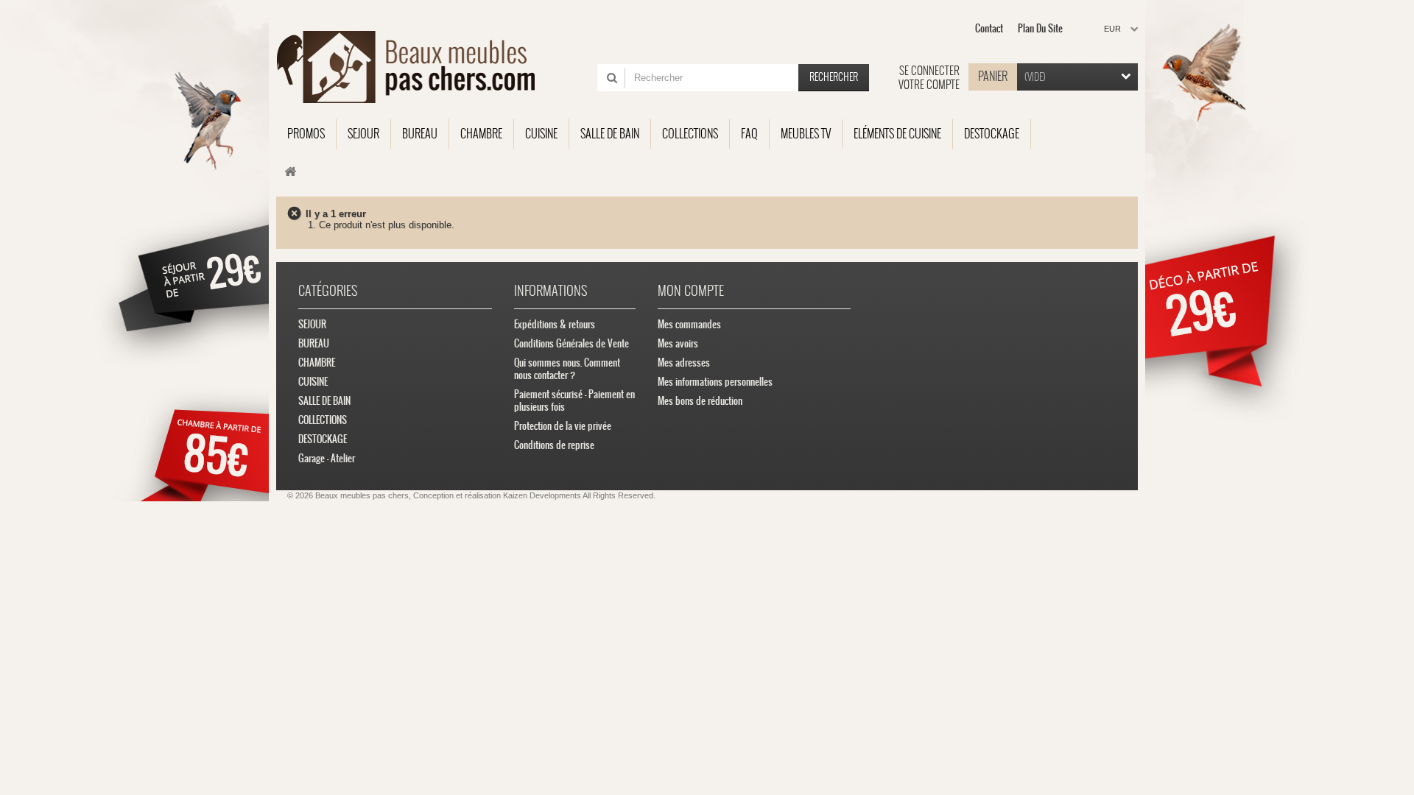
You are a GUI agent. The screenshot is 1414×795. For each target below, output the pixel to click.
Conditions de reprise (554, 445)
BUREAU (313, 343)
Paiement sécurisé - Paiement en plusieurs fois (574, 400)
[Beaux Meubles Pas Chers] (414, 67)
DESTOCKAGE (322, 439)
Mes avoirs (678, 343)
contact (989, 28)
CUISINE (313, 382)
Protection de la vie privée (562, 426)
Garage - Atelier (326, 458)
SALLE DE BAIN (324, 401)
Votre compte (929, 84)
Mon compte (691, 290)
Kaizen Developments (542, 495)
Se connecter (929, 70)
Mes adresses (684, 363)
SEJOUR (312, 324)
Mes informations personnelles (715, 382)
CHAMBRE (316, 363)
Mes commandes (689, 324)
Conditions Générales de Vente (571, 343)
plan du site (1040, 28)
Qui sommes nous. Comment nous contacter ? (567, 369)
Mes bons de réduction (700, 401)
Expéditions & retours (554, 324)
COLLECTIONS (322, 420)
